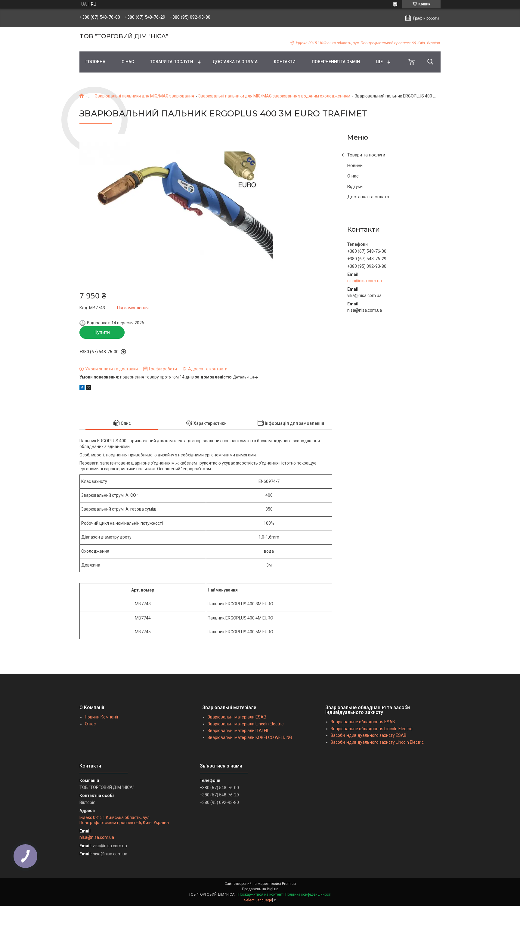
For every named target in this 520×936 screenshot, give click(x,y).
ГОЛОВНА (95, 61)
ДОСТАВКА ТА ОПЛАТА (235, 61)
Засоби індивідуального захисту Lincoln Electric (377, 742)
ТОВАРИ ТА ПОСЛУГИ (171, 61)
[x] (88, 388)
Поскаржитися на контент (260, 894)
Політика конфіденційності (308, 894)
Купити (102, 332)
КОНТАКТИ (285, 61)
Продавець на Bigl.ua (260, 889)
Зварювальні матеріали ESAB (237, 717)
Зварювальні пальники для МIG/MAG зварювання (144, 96)
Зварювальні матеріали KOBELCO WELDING (250, 737)
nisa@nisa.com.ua (364, 280)
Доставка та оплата (368, 196)
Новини (355, 165)
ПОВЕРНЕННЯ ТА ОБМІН (336, 61)
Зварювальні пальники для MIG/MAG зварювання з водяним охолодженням (274, 96)
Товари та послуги (366, 155)
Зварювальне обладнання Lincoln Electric (371, 728)
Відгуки (355, 186)
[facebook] (82, 388)
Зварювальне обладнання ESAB (363, 721)
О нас (353, 176)
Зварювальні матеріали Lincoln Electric (245, 723)
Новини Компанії (101, 717)
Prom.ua (289, 884)
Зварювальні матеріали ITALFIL (238, 730)
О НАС (128, 61)
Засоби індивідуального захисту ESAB (369, 735)
